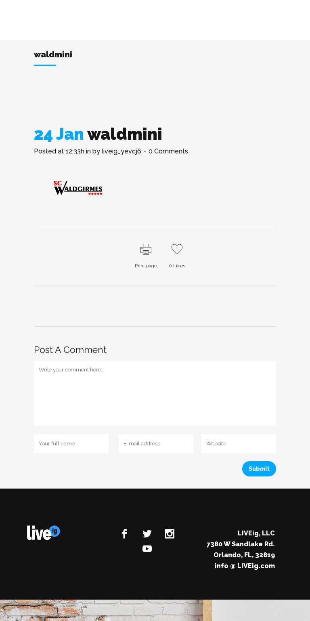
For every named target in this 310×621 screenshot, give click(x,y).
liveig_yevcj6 (121, 151)
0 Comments (168, 151)
